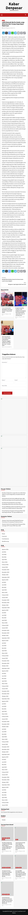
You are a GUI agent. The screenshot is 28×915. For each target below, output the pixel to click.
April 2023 (4, 650)
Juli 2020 (4, 729)
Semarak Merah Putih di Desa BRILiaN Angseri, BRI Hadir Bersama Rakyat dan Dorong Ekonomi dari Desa (14, 499)
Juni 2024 (4, 615)
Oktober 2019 (5, 751)
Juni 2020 (4, 731)
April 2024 (4, 620)
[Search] (25, 15)
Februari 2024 (5, 625)
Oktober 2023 (5, 635)
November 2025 (5, 572)
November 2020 (5, 724)
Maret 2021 (4, 714)
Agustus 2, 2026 (22, 316)
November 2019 (5, 749)
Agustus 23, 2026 (22, 877)
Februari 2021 (5, 716)
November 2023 (5, 633)
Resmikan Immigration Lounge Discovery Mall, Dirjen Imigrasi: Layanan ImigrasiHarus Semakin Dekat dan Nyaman (14, 494)
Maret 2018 (4, 800)
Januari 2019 (5, 774)
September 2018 (6, 784)
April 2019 (4, 767)
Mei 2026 (4, 557)
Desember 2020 (5, 721)
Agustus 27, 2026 (8, 851)
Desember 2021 (5, 691)
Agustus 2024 (5, 610)
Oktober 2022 (5, 665)
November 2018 (5, 779)
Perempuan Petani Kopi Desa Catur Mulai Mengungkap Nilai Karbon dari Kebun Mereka (12, 503)
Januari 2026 (5, 567)
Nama (3, 380)
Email (16, 380)
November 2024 (5, 602)
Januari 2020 (5, 744)
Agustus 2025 (5, 579)
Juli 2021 (4, 703)
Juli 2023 (4, 643)
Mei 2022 (4, 678)
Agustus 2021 (5, 701)
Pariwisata (9, 303)
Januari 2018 (5, 805)
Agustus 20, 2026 (8, 904)
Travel (22, 303)
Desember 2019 (5, 746)
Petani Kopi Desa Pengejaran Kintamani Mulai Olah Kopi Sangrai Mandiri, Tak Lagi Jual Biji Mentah (13, 511)
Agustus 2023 (5, 640)
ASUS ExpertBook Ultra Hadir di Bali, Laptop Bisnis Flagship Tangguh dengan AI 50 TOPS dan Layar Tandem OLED (6, 341)
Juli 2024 (4, 612)
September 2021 (6, 698)
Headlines (4, 300)
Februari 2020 (5, 741)
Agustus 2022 (5, 670)
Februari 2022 (5, 686)
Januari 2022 (5, 688)
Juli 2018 (4, 789)
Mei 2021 (4, 708)
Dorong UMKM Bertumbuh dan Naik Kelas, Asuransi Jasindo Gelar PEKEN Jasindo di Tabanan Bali (13, 507)
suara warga (18, 303)
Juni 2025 (4, 584)
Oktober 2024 (5, 605)
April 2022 (4, 681)
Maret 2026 (4, 562)
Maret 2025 (4, 592)
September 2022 (6, 668)
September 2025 (6, 577)
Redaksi (3, 819)
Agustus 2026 (5, 549)
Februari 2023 (5, 655)
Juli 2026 (4, 552)
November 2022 (5, 663)
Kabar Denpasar (14, 5)
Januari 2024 (5, 627)
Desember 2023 (5, 630)
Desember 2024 (5, 600)
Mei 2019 (4, 764)
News (3, 301)
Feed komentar (5, 538)
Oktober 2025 (5, 574)
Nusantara (4, 303)
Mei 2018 (4, 795)
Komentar (5, 362)
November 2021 (5, 693)
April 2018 (4, 797)
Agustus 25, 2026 (8, 877)
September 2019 (6, 754)
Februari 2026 (5, 564)
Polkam (8, 838)
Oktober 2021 (5, 696)
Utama (17, 304)
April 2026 (4, 559)
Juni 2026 (4, 554)
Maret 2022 (4, 683)
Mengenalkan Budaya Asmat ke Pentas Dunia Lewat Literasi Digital (12, 279)
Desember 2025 (5, 569)
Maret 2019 (4, 769)
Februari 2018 (5, 802)
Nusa (6, 301)
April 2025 (4, 589)
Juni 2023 (4, 645)
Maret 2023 (4, 653)
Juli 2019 (4, 759)
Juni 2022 (4, 676)
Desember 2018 (5, 777)
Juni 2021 (4, 706)
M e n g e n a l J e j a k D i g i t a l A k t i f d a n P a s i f (17, 283)
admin (17, 316)
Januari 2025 (5, 597)
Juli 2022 (4, 673)
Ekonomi (20, 296)
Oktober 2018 (5, 782)
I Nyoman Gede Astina (7, 520)
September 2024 (6, 607)
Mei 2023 (4, 648)
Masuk (3, 533)
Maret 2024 (4, 622)
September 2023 (6, 638)
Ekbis (17, 296)
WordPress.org (5, 541)
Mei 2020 (4, 734)
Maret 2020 (4, 739)
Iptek (3, 20)
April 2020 (4, 736)
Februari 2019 (5, 772)
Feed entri (4, 536)
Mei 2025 (4, 587)
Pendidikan (18, 301)
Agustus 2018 (5, 787)
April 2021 (4, 711)
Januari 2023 (5, 658)
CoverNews (20, 911)
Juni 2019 (4, 762)
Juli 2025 (4, 582)
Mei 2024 (4, 617)
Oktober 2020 (5, 726)
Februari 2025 (5, 595)
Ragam (3, 304)
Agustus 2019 (5, 757)
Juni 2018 (4, 792)
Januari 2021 (5, 719)
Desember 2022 (5, 660)
